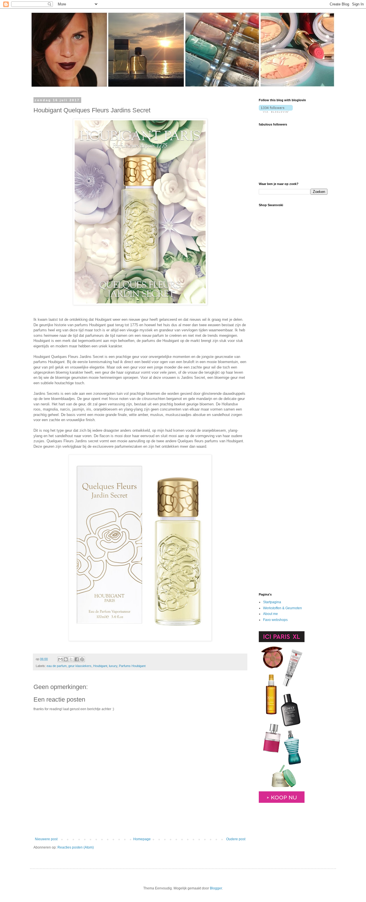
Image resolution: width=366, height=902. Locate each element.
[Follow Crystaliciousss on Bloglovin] (276, 111)
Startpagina (272, 602)
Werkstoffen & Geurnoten (282, 608)
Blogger (216, 888)
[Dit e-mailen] (60, 659)
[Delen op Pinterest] (82, 659)
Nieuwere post (46, 839)
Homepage (142, 839)
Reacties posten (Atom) (75, 847)
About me (270, 614)
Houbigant (100, 666)
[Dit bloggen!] (66, 659)
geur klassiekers (80, 666)
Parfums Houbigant (132, 666)
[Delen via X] (71, 659)
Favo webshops (275, 620)
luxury (113, 666)
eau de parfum (57, 666)
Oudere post (235, 839)
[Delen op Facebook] (76, 659)
